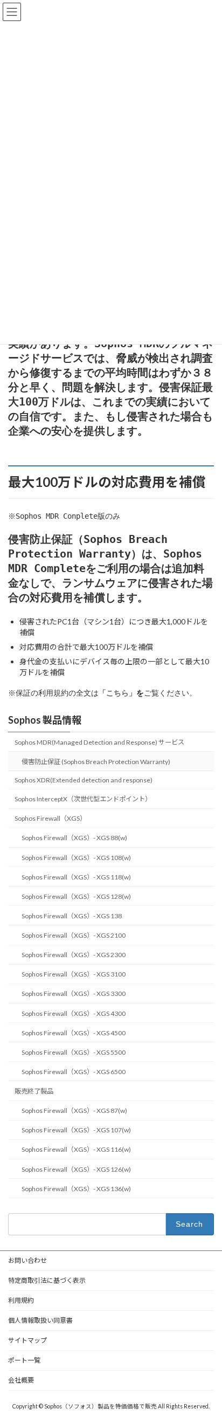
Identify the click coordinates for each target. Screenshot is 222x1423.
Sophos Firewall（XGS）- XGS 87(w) (74, 1110)
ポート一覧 (24, 1360)
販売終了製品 (34, 1091)
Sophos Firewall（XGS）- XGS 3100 (74, 975)
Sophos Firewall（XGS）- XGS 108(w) (76, 858)
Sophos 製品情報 (44, 720)
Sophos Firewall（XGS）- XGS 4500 (74, 1033)
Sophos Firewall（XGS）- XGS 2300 (74, 955)
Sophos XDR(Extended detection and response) (83, 780)
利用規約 (21, 1300)
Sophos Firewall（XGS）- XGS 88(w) (74, 838)
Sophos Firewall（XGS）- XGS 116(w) (76, 1150)
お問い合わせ (27, 1260)
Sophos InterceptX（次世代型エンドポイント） (83, 799)
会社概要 (21, 1380)
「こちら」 (117, 693)
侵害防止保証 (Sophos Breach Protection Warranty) (96, 762)
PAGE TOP (206, 1369)
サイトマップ (27, 1340)
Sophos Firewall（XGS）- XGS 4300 (74, 1013)
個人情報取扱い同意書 (40, 1320)
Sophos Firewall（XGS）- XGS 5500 (74, 1052)
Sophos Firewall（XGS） (50, 819)
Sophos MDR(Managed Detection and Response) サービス (99, 742)
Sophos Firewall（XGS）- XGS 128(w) (76, 896)
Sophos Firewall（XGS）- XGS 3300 (74, 994)
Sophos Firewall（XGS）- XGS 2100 (74, 935)
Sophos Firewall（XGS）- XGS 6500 (74, 1072)
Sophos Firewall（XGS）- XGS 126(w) (76, 1169)
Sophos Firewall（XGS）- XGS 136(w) (76, 1189)
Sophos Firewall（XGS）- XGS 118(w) (76, 877)
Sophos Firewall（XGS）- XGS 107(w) (76, 1130)
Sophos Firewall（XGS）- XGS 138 (72, 916)
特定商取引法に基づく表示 (47, 1280)
